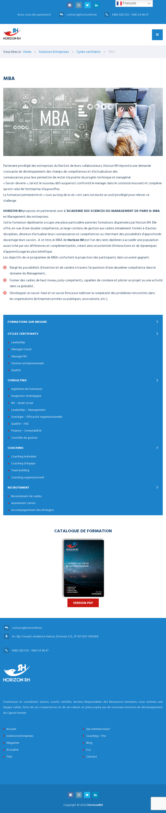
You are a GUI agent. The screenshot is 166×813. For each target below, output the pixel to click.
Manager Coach (21, 349)
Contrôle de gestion (24, 437)
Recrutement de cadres (26, 496)
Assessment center (23, 503)
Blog (89, 742)
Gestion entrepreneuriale (27, 363)
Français (129, 3)
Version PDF (83, 603)
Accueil (11, 728)
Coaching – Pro (96, 735)
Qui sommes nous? (98, 728)
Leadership (18, 342)
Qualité (16, 370)
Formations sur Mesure (27, 321)
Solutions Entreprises (19, 735)
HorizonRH (95, 804)
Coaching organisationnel (27, 477)
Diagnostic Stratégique (26, 395)
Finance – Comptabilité (26, 430)
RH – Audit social (22, 402)
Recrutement (18, 487)
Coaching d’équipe (23, 463)
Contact (91, 756)
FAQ (9, 756)
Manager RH (19, 356)
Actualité (12, 749)
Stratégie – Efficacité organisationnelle (36, 416)
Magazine (12, 742)
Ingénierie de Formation (26, 388)
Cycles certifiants (23, 333)
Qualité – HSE (20, 423)
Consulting (17, 380)
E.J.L (88, 749)
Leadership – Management (28, 409)
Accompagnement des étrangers (32, 509)
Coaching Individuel (23, 456)
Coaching (15, 447)
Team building (20, 470)
